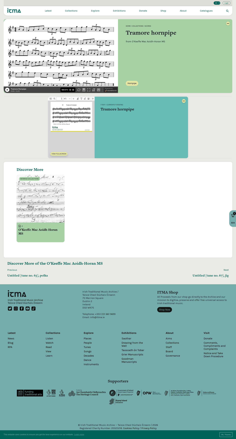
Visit (206, 333)
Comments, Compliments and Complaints (215, 346)
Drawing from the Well (132, 344)
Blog (10, 342)
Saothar (126, 338)
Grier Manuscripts (132, 354)
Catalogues (206, 10)
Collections (71, 10)
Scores (148, 26)
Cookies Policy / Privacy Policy (139, 428)
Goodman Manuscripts (129, 360)
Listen (49, 338)
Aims (169, 338)
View (48, 351)
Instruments (91, 364)
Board (169, 351)
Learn (49, 355)
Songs (87, 351)
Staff (169, 347)
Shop (163, 10)
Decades (89, 355)
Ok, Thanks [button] (226, 435)
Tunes (87, 347)
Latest (48, 10)
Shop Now (164, 309)
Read (49, 347)
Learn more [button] (79, 434)
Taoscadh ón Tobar (133, 350)
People (88, 342)
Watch (49, 342)
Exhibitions (119, 10)
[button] (233, 215)
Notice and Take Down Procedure (213, 355)
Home (128, 26)
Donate (143, 10)
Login (227, 3)
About (183, 10)
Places (87, 338)
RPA (10, 347)
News (11, 338)
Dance (87, 360)
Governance (173, 355)
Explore (95, 10)
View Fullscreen (59, 154)
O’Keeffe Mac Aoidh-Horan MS (75, 263)
